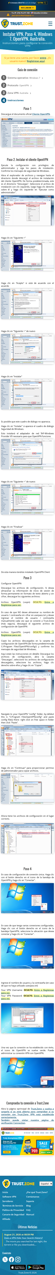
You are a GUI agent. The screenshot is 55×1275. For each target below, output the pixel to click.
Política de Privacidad (13, 1210)
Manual (30, 1214)
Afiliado (6, 1219)
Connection (19, 1123)
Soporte (30, 1201)
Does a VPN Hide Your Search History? (23, 1237)
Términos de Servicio (12, 1205)
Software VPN (9, 1196)
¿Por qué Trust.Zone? (37, 1192)
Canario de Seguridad (13, 1214)
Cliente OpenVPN (41, 114)
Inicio (5, 1192)
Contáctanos (32, 1196)
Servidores (7, 1201)
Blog (28, 1205)
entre (43, 57)
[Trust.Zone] (17, 23)
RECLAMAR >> (27, 8)
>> (23, 15)
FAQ (28, 1210)
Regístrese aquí (36, 61)
